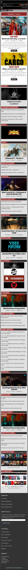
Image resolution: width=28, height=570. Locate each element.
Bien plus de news (6, 395)
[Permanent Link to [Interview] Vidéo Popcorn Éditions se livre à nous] (14, 245)
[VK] (25, 8)
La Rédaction (4, 559)
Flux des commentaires (7, 504)
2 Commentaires (19, 196)
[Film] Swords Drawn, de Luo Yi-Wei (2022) (11, 435)
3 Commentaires (19, 257)
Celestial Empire (5, 531)
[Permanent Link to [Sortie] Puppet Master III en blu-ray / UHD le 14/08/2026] (14, 379)
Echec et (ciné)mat (5, 534)
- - (14, 103)
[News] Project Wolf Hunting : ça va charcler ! (14, 39)
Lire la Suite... (14, 50)
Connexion (4, 498)
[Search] (26, 8)
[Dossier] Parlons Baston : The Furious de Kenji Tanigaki (14, 232)
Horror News (4, 537)
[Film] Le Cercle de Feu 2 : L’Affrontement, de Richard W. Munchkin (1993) (14, 193)
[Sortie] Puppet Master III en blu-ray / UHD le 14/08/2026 (14, 388)
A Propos (3, 558)
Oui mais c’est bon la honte (8, 199)
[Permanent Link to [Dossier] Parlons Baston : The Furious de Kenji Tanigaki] (14, 223)
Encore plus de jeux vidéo (8, 163)
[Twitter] (22, 8)
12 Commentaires (20, 234)
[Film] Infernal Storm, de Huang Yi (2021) (14, 308)
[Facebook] (23, 8)
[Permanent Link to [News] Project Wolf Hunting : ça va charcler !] (14, 26)
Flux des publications (6, 501)
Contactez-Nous (5, 556)
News (12, 36)
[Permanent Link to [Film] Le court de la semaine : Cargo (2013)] (14, 58)
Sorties (15, 36)
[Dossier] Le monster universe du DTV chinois (12, 447)
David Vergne (7, 234)
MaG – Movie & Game (6, 545)
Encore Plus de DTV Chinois (8, 433)
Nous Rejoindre (5, 561)
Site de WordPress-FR (6, 507)
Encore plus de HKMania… (7, 313)
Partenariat (4, 562)
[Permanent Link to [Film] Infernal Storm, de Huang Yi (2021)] (14, 300)
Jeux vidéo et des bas (6, 540)
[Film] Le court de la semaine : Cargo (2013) (14, 69)
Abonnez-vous (6, 523)
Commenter (21, 40)
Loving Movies (5, 543)
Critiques (17, 66)
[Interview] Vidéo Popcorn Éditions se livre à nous (14, 254)
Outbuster (3, 548)
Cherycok (7, 40)
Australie (11, 66)
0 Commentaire (19, 160)
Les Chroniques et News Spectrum (10, 107)
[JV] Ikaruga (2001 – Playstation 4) (14, 158)
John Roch (8, 160)
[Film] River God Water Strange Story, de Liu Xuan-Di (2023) (13, 439)
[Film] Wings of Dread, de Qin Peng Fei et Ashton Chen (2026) (13, 444)
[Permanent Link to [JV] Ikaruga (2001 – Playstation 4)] (14, 150)
